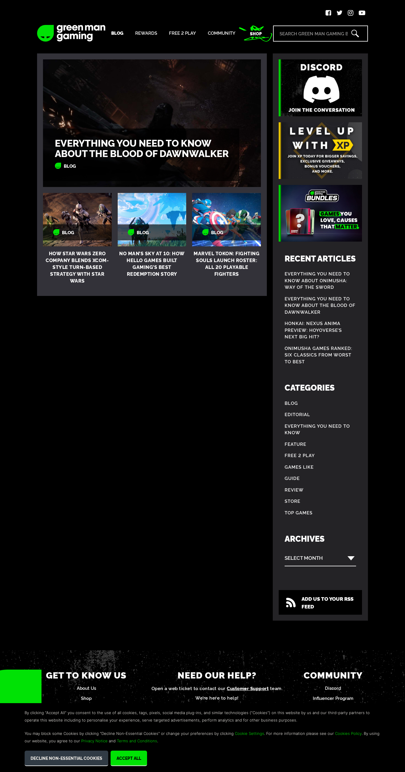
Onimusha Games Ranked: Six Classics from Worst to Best (318, 354)
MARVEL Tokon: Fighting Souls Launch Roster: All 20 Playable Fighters (226, 263)
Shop (256, 34)
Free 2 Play (182, 33)
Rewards (146, 33)
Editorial (297, 414)
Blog (117, 33)
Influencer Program (333, 698)
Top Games (298, 512)
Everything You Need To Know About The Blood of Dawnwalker (142, 147)
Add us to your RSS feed (327, 602)
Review (294, 489)
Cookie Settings (249, 733)
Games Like (299, 467)
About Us (86, 688)
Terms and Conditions (137, 740)
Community (221, 33)
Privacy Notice (94, 740)
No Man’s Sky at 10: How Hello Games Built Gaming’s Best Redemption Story (152, 263)
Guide (292, 478)
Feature (295, 444)
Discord (333, 688)
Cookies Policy (348, 733)
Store (292, 501)
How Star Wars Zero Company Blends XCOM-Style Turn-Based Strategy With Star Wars (77, 267)
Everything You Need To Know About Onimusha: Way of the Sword (317, 280)
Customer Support (248, 688)
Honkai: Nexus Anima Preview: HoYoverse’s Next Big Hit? (313, 330)
